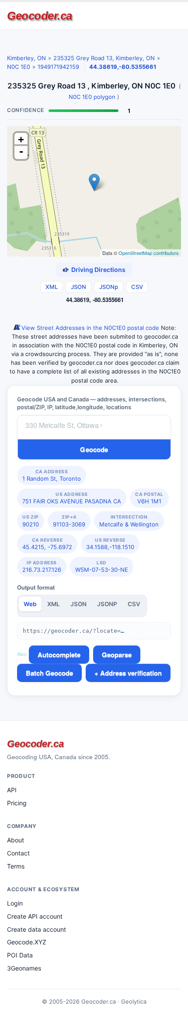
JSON (78, 286)
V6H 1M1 (149, 498)
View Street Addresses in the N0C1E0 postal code (89, 327)
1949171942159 (58, 66)
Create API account (35, 916)
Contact (18, 853)
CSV (137, 286)
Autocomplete (59, 654)
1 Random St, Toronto (51, 475)
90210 (30, 520)
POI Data (20, 955)
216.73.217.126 (41, 566)
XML (51, 286)
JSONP (107, 604)
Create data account (36, 929)
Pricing (17, 803)
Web (30, 604)
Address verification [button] (131, 673)
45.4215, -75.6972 (47, 543)
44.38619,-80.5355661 (122, 66)
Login (15, 903)
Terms (15, 866)
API (12, 790)
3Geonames (24, 968)
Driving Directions (98, 269)
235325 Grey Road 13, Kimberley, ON (104, 57)
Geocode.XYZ (26, 942)
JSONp (108, 286)
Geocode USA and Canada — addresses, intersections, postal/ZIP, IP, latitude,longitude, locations (92, 403)
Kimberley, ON (26, 57)
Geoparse (117, 654)
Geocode (94, 449)
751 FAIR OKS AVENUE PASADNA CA (71, 498)
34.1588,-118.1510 (110, 543)
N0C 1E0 (18, 66)
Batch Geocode (49, 673)
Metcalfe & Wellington (129, 520)
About (15, 840)
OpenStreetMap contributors (148, 252)
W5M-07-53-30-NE (101, 566)
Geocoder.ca (39, 15)
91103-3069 (69, 520)
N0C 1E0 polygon (92, 96)
